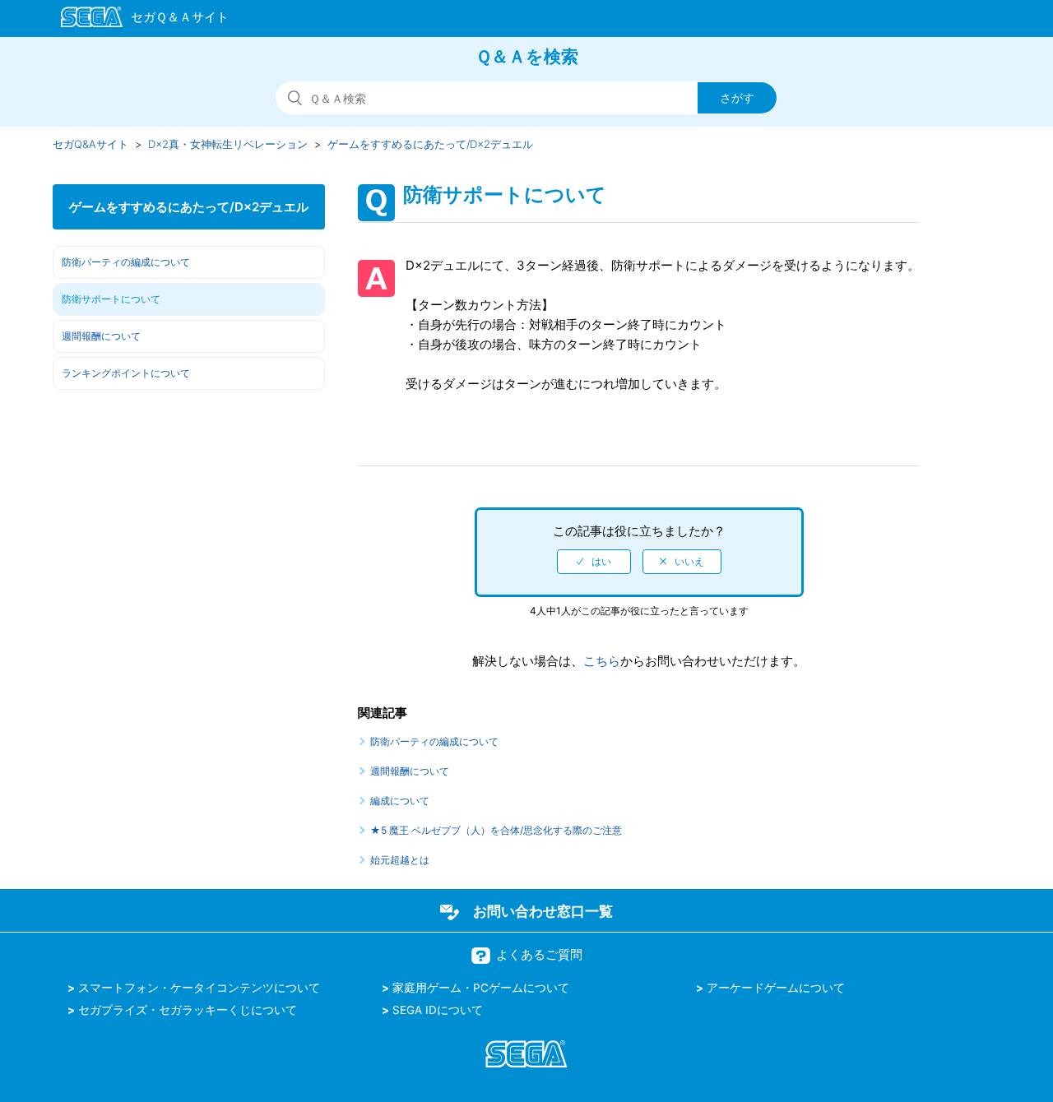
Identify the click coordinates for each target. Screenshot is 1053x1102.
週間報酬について (101, 336)
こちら (601, 661)
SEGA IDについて (437, 1009)
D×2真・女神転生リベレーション (228, 143)
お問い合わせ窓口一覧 (543, 911)
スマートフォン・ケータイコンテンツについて (199, 987)
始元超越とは (399, 860)
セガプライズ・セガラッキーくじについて (187, 1009)
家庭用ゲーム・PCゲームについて (480, 987)
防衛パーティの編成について (126, 262)
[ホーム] (137, 20)
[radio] (594, 561)
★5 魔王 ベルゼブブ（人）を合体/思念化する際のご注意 (496, 830)
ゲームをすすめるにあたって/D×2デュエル (430, 143)
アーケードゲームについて (776, 987)
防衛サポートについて (111, 299)
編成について (399, 800)
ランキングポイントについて (126, 373)
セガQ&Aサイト (90, 143)
